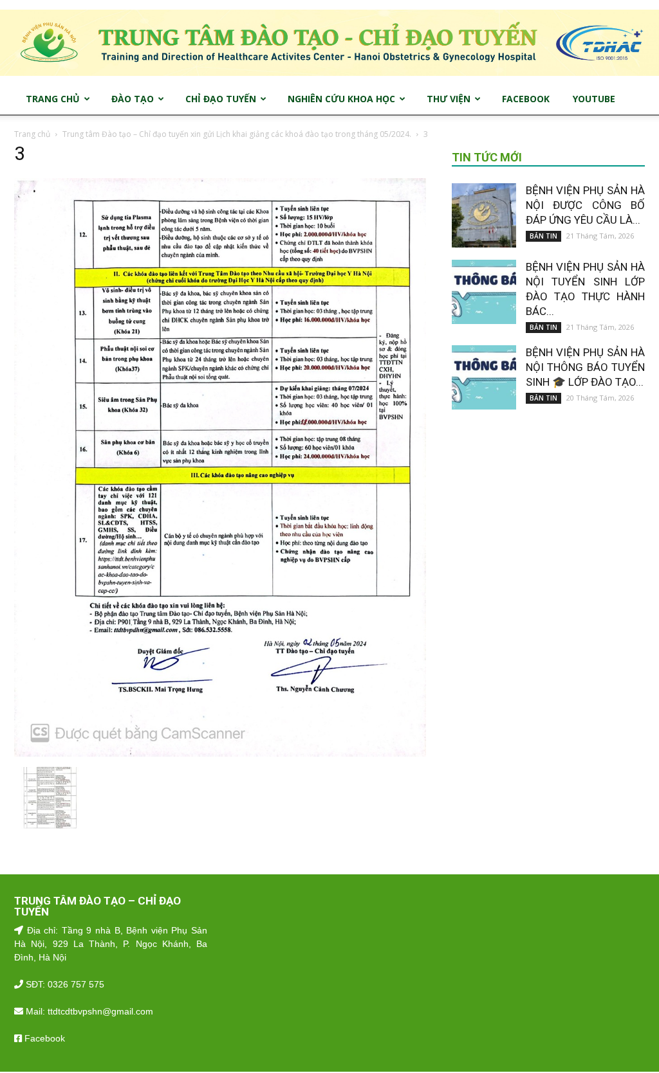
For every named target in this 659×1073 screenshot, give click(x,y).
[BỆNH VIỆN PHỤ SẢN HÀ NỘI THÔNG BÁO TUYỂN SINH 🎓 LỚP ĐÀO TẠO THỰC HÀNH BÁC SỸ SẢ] (484, 377)
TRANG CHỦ (53, 99)
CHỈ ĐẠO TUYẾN (220, 99)
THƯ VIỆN (448, 99)
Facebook (43, 1038)
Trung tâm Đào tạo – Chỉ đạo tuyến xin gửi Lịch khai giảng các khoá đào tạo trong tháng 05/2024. (236, 134)
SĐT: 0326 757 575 (63, 984)
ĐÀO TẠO (132, 99)
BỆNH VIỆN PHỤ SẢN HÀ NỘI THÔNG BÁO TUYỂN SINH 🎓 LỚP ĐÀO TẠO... (585, 367)
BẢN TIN (543, 235)
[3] (220, 753)
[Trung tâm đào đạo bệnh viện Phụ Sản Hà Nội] (329, 43)
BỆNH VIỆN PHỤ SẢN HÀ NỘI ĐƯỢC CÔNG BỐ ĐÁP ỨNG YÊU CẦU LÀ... (585, 205)
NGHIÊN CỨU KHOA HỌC (341, 99)
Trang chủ (32, 134)
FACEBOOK (526, 99)
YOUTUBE (594, 99)
